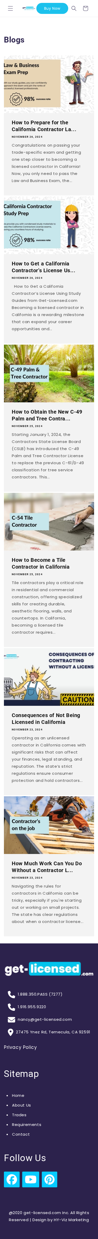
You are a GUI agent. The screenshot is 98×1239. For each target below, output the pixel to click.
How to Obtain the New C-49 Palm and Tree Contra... (47, 415)
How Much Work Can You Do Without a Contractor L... (47, 866)
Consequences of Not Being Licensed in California (46, 718)
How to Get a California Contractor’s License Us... (44, 267)
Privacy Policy (20, 1047)
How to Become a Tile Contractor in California (41, 563)
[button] (10, 8)
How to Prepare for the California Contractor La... (44, 125)
